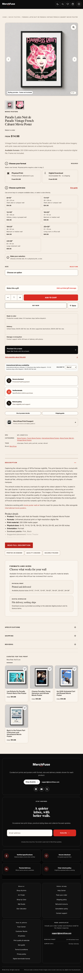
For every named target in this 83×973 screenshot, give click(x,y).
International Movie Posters (50, 438)
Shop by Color (21, 899)
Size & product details (23, 413)
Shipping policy (62, 899)
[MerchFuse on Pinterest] (36, 789)
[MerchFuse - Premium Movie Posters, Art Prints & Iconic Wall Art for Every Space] (9, 4)
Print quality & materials (21, 940)
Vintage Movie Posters (24, 440)
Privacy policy (21, 954)
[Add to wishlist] (24, 669)
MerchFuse (13, 446)
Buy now (35, 305)
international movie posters (15, 508)
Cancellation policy (61, 909)
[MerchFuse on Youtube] (41, 789)
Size (7, 266)
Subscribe (63, 833)
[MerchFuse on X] (47, 789)
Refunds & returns (61, 904)
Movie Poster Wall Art (67, 438)
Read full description (18, 545)
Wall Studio (21, 904)
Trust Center (21, 927)
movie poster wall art (32, 505)
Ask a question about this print (41, 357)
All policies (21, 936)
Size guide (74, 188)
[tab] (9, 105)
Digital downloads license (21, 958)
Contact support (61, 913)
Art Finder (21, 895)
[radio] (23, 176)
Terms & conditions (21, 949)
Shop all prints (21, 890)
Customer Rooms (21, 931)
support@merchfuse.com (50, 782)
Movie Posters (14, 17)
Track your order (61, 895)
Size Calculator (21, 909)
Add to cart (51, 298)
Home (4, 17)
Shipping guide (60, 413)
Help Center (61, 890)
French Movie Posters (34, 438)
